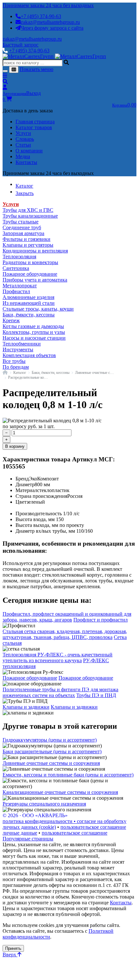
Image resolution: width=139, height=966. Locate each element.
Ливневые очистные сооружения (95, 372)
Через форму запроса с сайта (52, 28)
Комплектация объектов (29, 355)
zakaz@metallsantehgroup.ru (50, 22)
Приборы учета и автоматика (35, 280)
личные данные (20, 833)
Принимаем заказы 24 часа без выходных (48, 5)
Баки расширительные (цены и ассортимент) (52, 751)
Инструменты (18, 349)
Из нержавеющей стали (29, 303)
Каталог (19, 372)
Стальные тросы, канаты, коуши (38, 309)
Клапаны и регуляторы (28, 245)
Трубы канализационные (30, 216)
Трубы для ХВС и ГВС (28, 210)
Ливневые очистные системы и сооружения (51, 763)
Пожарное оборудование (30, 274)
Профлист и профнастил (100, 619)
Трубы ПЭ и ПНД (96, 695)
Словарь (25, 139)
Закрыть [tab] (25, 193)
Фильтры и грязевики (26, 239)
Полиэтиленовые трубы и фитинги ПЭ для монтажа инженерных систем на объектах (60, 692)
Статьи (23, 145)
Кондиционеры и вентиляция (35, 250)
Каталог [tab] (24, 186)
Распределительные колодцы (28, 377)
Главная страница (35, 121)
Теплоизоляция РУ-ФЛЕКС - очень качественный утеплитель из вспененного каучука (57, 657)
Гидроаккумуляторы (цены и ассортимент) (50, 740)
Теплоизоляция (19, 256)
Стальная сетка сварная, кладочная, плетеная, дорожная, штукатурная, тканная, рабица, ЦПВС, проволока (65, 634)
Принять (13, 948)
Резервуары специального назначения (44, 804)
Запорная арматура (23, 233)
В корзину (15, 446)
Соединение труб (22, 227)
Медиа (23, 156)
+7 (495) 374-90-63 (41, 16)
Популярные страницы (28, 838)
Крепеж (11, 320)
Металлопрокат (20, 285)
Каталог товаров (34, 127)
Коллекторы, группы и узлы (34, 332)
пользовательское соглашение (93, 827)
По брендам (16, 367)
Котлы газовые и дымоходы (33, 326)
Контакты (26, 162)
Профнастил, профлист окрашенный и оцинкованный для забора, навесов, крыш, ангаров (67, 616)
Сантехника (16, 268)
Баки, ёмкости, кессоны (29, 314)
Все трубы (14, 361)
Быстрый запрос (20, 44)
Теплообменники (22, 343)
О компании (29, 150)
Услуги (23, 133)
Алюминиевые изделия (28, 297)
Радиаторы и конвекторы (30, 262)
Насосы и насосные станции (34, 338)
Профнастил (16, 291)
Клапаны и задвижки (26, 707)
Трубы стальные (20, 221)
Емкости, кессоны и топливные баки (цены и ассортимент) (68, 774)
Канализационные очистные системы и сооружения (60, 792)
